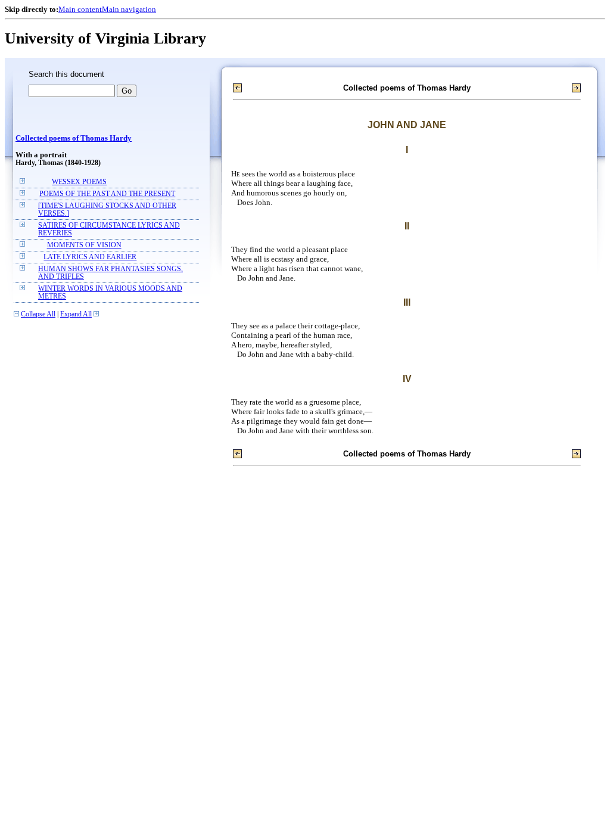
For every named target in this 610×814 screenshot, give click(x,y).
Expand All (76, 314)
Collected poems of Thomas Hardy (73, 138)
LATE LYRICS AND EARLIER (89, 257)
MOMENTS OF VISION (84, 245)
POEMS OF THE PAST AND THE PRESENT (107, 194)
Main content (80, 9)
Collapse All (38, 314)
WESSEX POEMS (79, 182)
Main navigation (129, 9)
